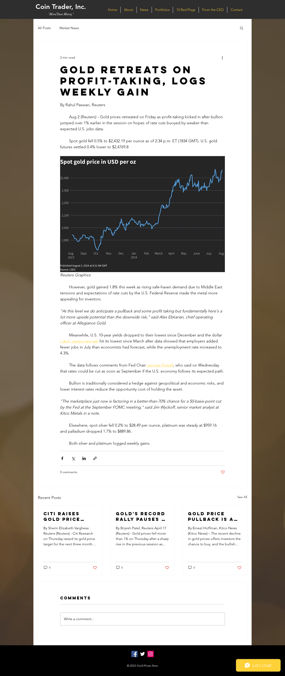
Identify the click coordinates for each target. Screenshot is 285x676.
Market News (69, 28)
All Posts (44, 28)
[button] (241, 28)
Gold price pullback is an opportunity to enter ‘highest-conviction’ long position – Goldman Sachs (214, 516)
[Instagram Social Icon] (150, 654)
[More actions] (222, 57)
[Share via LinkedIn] (84, 458)
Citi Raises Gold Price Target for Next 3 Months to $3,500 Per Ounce (67, 516)
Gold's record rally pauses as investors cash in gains (142, 516)
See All (242, 497)
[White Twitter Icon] (142, 654)
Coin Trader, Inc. (61, 7)
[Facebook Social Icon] (134, 654)
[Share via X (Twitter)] (73, 458)
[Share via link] (95, 458)
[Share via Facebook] (62, 458)
